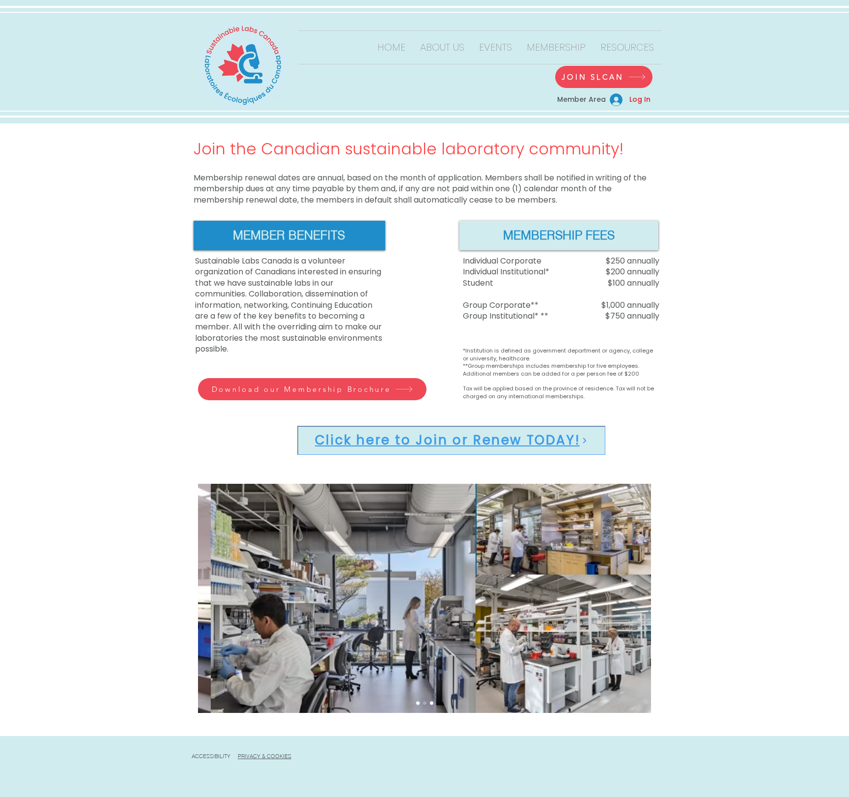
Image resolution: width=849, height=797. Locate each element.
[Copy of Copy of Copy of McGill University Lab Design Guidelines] (431, 703)
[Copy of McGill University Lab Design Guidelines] (418, 703)
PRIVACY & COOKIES (264, 756)
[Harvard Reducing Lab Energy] (424, 703)
